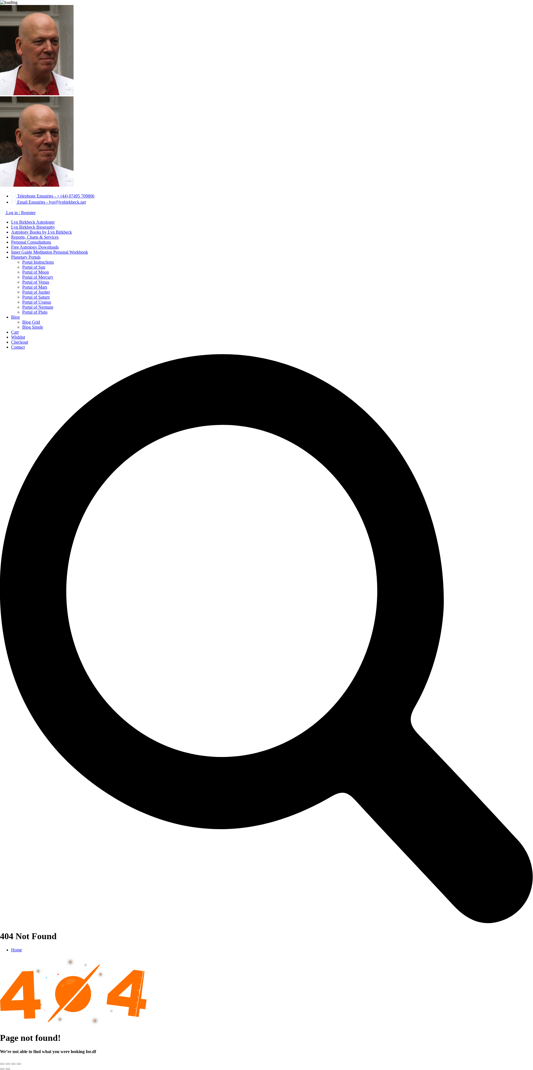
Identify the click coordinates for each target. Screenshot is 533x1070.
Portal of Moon (35, 272)
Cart (15, 332)
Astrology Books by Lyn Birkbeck (41, 232)
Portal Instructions (38, 262)
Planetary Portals (26, 257)
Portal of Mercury (37, 277)
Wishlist (18, 337)
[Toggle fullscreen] (8, 1064)
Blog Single (32, 327)
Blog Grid (31, 322)
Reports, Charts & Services (35, 237)
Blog (15, 317)
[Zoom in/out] (2, 1064)
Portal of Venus (35, 282)
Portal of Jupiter (36, 292)
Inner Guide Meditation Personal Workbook (49, 252)
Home (16, 950)
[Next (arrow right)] (8, 1069)
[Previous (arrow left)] (2, 1069)
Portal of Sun (33, 267)
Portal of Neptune (37, 307)
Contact (18, 347)
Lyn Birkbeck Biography (33, 227)
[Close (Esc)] (19, 1064)
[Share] (13, 1064)
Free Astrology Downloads (35, 247)
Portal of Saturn (36, 297)
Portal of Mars (34, 287)
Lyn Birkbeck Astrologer (33, 222)
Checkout (19, 342)
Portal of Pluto (34, 312)
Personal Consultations (31, 242)
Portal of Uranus (36, 302)
